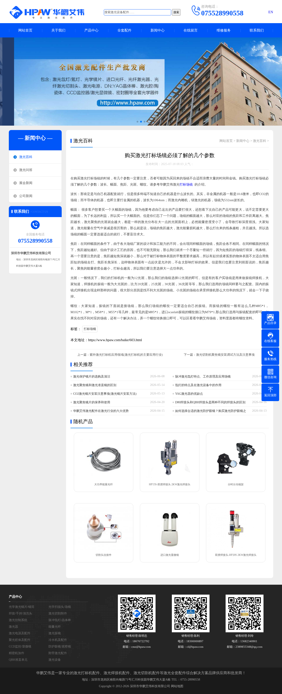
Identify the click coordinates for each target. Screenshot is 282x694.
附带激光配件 (57, 653)
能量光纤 (54, 626)
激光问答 (25, 170)
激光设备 (54, 659)
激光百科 (25, 157)
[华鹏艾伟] (51, 12)
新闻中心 (157, 30)
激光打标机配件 (87, 673)
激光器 (13, 626)
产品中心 (91, 30)
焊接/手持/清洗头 (20, 613)
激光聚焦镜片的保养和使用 (91, 402)
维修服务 (224, 30)
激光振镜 (54, 633)
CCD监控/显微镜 (20, 646)
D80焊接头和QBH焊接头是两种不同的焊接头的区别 (210, 402)
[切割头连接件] (103, 528)
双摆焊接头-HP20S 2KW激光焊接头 (235, 554)
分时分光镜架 (236, 484)
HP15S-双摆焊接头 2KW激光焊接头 (169, 484)
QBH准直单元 (18, 659)
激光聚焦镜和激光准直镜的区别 (94, 385)
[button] (137, 122)
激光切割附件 (57, 613)
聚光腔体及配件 (19, 640)
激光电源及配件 (19, 633)
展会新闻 (25, 183)
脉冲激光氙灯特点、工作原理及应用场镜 (203, 376)
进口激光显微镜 (169, 554)
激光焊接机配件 (117, 673)
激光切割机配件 (147, 673)
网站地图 (177, 686)
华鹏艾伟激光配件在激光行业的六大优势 (101, 411)
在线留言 (191, 30)
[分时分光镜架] (235, 457)
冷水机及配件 (57, 640)
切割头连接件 (103, 554)
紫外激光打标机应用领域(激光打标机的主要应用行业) (126, 354)
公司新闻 (25, 196)
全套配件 (124, 30)
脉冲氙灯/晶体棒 (59, 620)
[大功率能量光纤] (103, 457)
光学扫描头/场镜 (59, 606)
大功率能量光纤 (103, 484)
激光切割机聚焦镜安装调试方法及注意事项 (225, 354)
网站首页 (25, 30)
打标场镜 (186, 184)
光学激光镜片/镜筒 (21, 606)
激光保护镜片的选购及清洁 (91, 376)
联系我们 (257, 30)
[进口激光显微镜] (169, 528)
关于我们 (58, 30)
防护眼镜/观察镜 (59, 646)
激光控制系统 (18, 620)
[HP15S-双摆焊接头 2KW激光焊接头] (169, 457)
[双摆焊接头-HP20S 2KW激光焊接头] (235, 528)
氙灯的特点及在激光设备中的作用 (198, 385)
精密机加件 (16, 653)
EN (270, 12)
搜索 (176, 12)
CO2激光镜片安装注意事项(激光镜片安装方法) (105, 393)
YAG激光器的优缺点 (189, 393)
